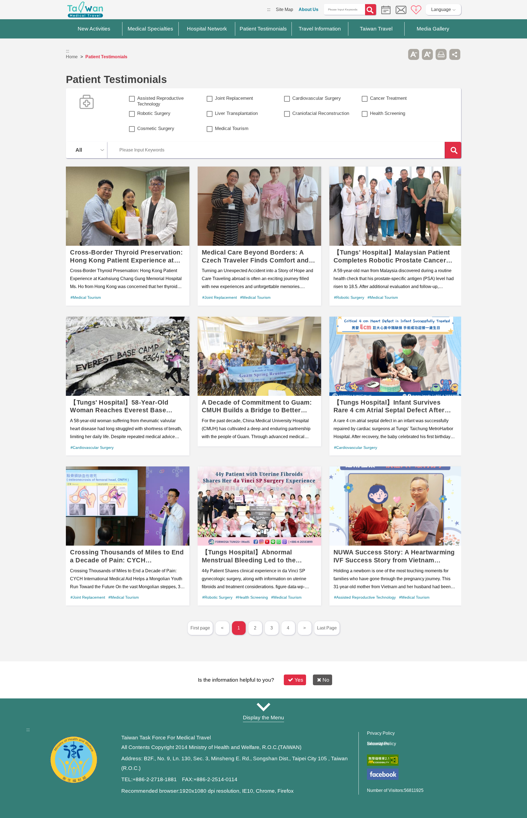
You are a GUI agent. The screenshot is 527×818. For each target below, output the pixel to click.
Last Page (327, 628)
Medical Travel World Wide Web (85, 11)
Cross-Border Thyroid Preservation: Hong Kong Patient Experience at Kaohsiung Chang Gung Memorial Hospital (127, 236)
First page (200, 628)
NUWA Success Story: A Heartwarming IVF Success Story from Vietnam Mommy (395, 536)
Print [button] (441, 54)
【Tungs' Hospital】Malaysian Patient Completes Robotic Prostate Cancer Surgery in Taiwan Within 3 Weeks (395, 236)
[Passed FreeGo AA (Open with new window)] (383, 760)
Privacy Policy (381, 733)
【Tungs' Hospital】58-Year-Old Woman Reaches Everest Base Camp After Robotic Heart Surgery (127, 386)
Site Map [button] (263, 707)
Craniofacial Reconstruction (320, 113)
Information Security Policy (381, 743)
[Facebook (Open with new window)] (383, 774)
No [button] (326, 680)
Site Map (284, 9)
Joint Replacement (234, 98)
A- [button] (413, 54)
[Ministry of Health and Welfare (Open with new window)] (73, 782)
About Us (308, 9)
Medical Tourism (231, 128)
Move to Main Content (21, 9)
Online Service (401, 9)
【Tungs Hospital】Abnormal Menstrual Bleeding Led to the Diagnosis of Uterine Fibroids (259, 536)
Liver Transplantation (236, 113)
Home (72, 56)
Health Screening (387, 113)
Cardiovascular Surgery (316, 98)
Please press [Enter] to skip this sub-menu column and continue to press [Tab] (399, 54)
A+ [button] (427, 54)
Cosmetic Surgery (155, 128)
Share (454, 54)
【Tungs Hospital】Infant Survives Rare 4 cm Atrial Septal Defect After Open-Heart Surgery (395, 386)
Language (441, 9)
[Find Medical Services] (384, 9)
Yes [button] (299, 680)
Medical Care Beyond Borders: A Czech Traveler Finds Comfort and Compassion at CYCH (259, 236)
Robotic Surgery (153, 113)
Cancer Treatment (388, 98)
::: (268, 9)
